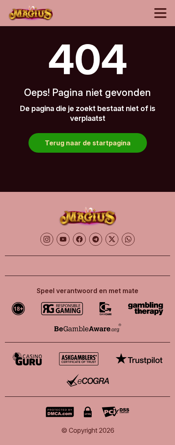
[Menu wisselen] (160, 13)
